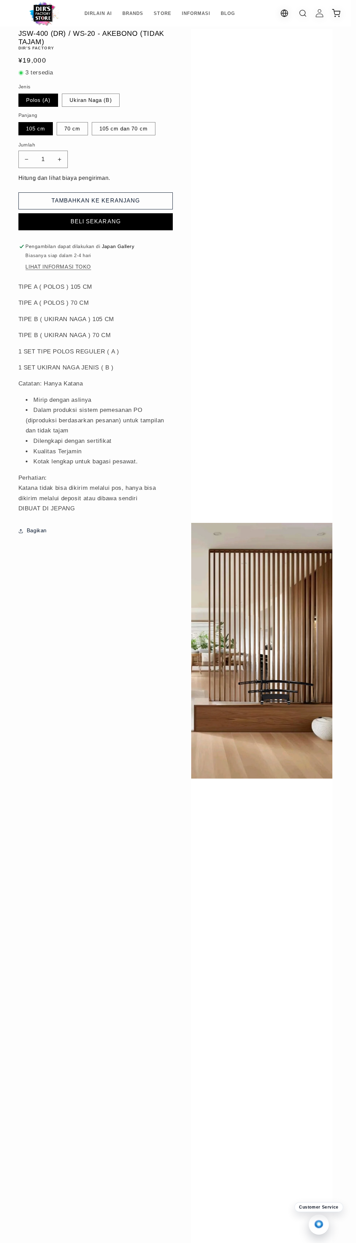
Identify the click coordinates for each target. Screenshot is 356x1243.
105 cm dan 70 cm (123, 129)
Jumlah (26, 145)
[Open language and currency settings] (284, 13)
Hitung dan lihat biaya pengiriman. (64, 178)
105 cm (35, 129)
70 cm (72, 129)
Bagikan (37, 530)
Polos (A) (38, 100)
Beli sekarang (96, 221)
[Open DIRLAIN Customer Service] (319, 1224)
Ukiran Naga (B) (91, 100)
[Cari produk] (303, 13)
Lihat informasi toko (58, 267)
